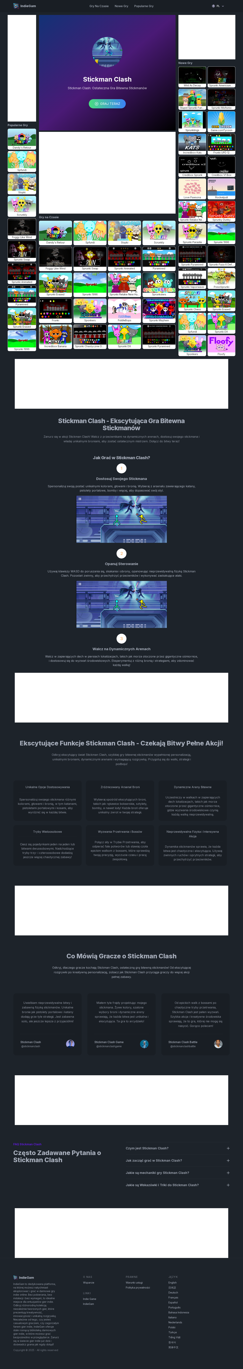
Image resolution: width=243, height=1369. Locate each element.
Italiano (172, 1317)
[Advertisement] (22, 68)
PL (218, 5)
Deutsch (173, 1292)
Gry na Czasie (99, 6)
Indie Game (89, 1298)
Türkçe (172, 1332)
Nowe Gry (121, 6)
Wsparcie (88, 1282)
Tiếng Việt (174, 1337)
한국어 (172, 1342)
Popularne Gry (144, 6)
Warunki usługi (134, 1282)
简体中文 (173, 1347)
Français (173, 1297)
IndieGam (88, 1303)
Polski (171, 1327)
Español (173, 1302)
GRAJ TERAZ (110, 104)
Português (174, 1307)
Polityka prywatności (138, 1287)
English (172, 1282)
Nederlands (175, 1322)
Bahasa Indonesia (178, 1312)
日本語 (172, 1287)
